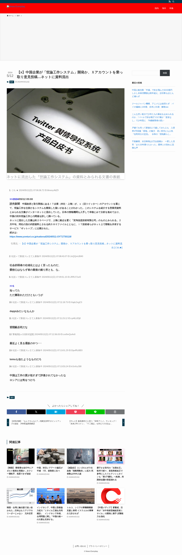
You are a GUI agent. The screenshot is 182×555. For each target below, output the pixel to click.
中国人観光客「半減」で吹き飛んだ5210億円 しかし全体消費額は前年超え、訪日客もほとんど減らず (153, 93)
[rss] (169, 1)
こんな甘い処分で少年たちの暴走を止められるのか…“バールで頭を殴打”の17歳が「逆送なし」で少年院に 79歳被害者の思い (153, 117)
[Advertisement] (91, 38)
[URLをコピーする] (115, 411)
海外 (11, 82)
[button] (16, 411)
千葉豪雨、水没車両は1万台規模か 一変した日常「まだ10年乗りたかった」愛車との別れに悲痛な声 (153, 144)
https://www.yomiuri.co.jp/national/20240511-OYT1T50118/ (40, 236)
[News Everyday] (16, 8)
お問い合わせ (80, 546)
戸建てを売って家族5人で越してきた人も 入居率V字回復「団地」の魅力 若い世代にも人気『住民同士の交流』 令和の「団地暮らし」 (153, 131)
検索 (165, 73)
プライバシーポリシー (98, 546)
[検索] (173, 1)
